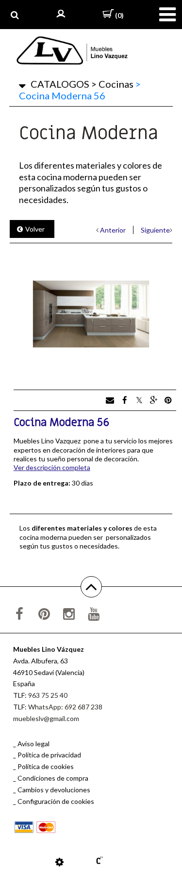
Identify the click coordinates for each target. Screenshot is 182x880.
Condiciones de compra (52, 778)
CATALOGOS (60, 84)
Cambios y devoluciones (53, 790)
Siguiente (155, 230)
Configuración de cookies (55, 801)
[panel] (59, 861)
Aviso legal (33, 743)
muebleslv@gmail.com (46, 718)
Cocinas (112, 84)
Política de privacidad (49, 755)
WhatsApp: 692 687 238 (65, 707)
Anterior (113, 230)
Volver (35, 229)
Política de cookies (45, 766)
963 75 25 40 (47, 695)
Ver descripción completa (52, 467)
